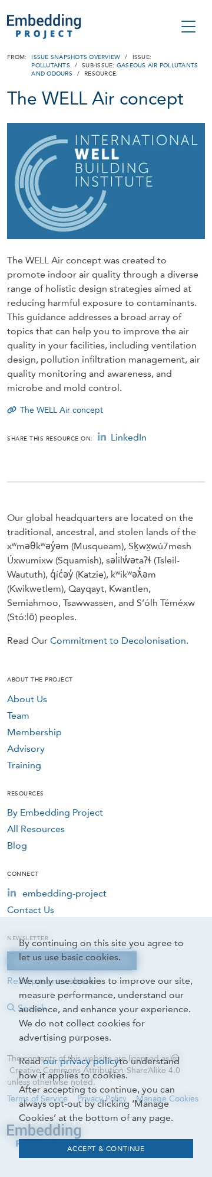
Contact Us (30, 909)
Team (18, 715)
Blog (17, 845)
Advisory (26, 748)
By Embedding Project (55, 812)
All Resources (36, 828)
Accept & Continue (105, 1149)
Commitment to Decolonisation (118, 640)
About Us (27, 699)
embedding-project (64, 893)
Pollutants (50, 65)
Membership (34, 732)
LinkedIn (129, 437)
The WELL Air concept (61, 410)
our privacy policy (81, 1061)
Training (24, 765)
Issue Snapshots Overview (75, 57)
